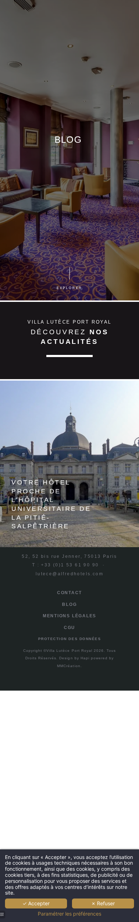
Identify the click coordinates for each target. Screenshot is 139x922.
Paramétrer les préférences (69, 914)
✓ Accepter (36, 903)
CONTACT (69, 592)
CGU (69, 627)
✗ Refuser (103, 903)
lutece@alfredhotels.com (69, 573)
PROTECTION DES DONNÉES (69, 639)
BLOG (69, 604)
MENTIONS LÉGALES (70, 615)
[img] (69, 464)
